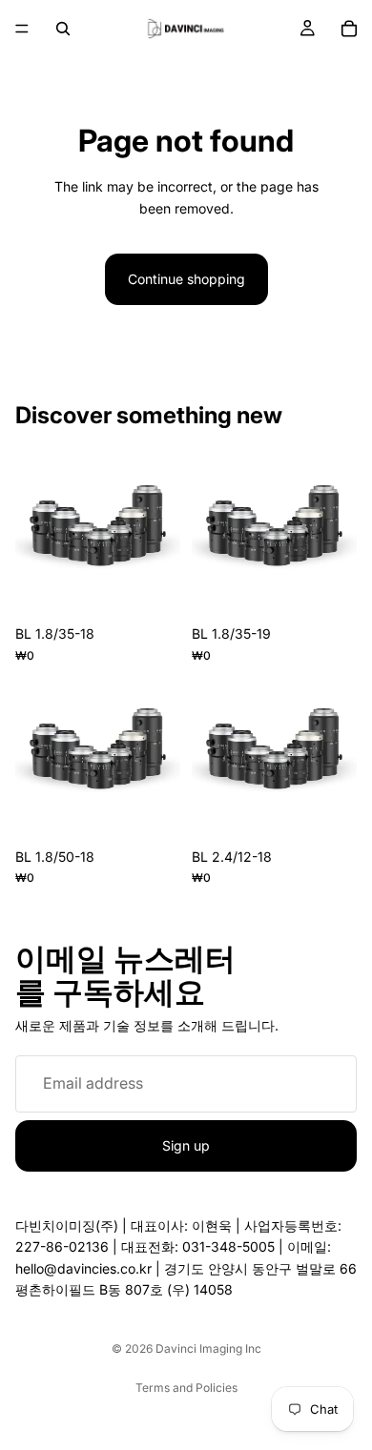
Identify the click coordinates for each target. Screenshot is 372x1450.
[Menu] (22, 29)
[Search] (63, 29)
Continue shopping (186, 279)
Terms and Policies (186, 1387)
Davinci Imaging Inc (208, 1348)
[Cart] (349, 29)
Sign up (186, 1144)
